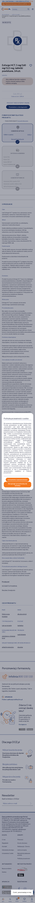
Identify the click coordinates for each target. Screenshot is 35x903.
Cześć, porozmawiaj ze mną (22, 892)
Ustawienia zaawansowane (17, 480)
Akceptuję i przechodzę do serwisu (17, 484)
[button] (31, 890)
